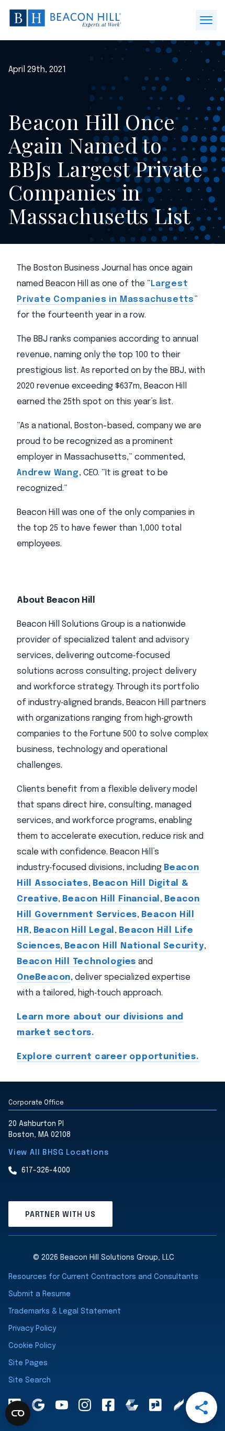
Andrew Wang (48, 472)
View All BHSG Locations (58, 1152)
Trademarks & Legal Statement (64, 1311)
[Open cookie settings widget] (17, 1413)
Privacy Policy (32, 1328)
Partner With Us (60, 1214)
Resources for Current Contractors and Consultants (103, 1277)
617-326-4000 (45, 1170)
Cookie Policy (31, 1346)
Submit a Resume (39, 1294)
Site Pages (28, 1363)
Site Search (29, 1380)
